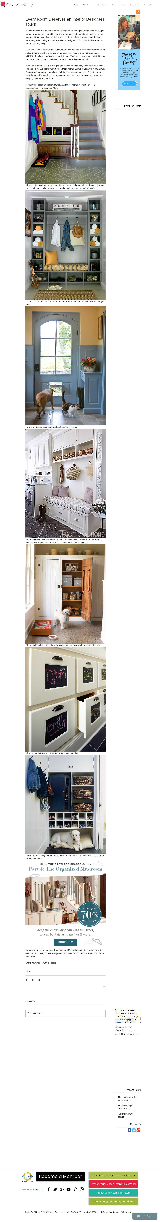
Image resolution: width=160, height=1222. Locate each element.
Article (28, 972)
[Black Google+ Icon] (62, 1189)
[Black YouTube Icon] (68, 1189)
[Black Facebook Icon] (48, 1189)
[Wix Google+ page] (138, 1130)
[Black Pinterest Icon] (75, 1189)
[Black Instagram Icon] (81, 1189)
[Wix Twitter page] (134, 1130)
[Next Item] (137, 1016)
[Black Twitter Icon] (55, 1189)
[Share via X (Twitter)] (33, 979)
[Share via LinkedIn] (39, 979)
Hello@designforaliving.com (109, 1212)
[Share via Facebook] (27, 979)
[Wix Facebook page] (130, 1130)
